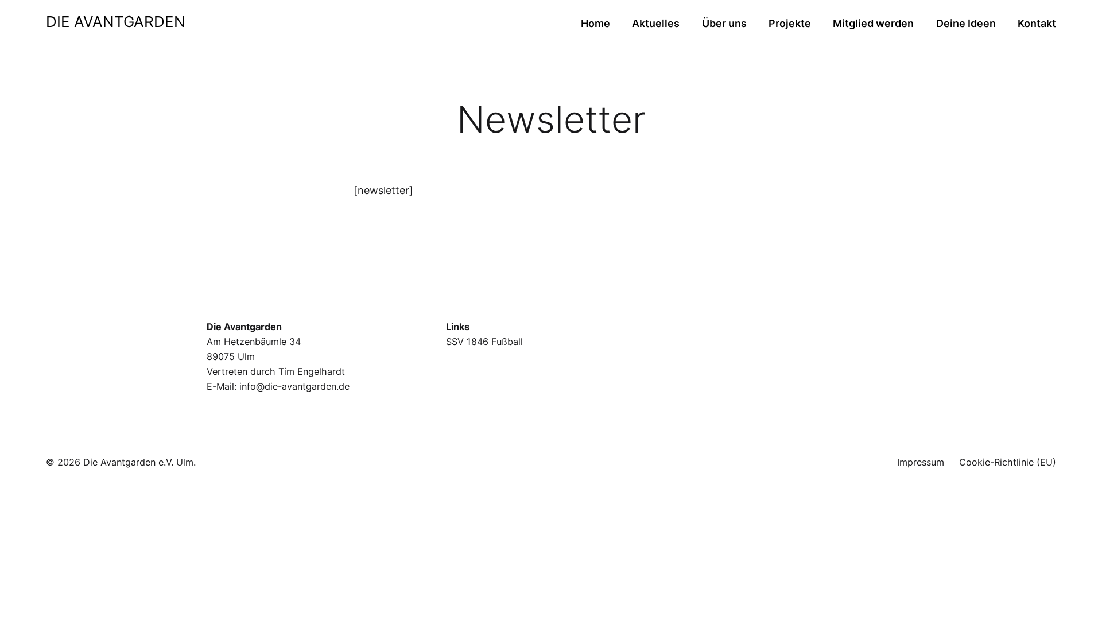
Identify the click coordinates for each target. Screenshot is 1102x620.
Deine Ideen (966, 23)
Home (595, 23)
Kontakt (1037, 23)
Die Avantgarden (115, 21)
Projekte (790, 23)
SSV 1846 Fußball (484, 341)
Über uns (724, 23)
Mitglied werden (873, 23)
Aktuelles (656, 23)
